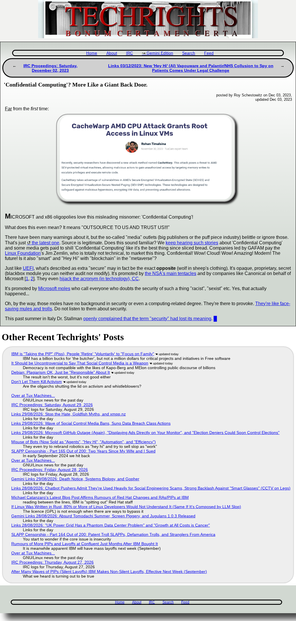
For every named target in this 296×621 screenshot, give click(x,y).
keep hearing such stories (192, 242)
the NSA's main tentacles (170, 273)
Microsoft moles (54, 288)
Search (188, 53)
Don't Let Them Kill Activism (36, 381)
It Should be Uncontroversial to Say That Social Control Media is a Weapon (79, 363)
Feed (209, 53)
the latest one (45, 242)
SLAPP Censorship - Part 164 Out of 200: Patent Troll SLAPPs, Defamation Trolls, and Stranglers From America (113, 534)
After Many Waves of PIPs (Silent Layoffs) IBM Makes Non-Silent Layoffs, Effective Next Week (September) (109, 571)
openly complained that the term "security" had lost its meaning (147, 318)
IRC (129, 53)
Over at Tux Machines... (33, 395)
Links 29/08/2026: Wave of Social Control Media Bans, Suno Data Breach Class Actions (91, 423)
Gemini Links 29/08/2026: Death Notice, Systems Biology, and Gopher (75, 479)
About (111, 53)
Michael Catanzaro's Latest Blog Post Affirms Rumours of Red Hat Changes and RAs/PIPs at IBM (100, 497)
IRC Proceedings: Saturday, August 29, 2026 (52, 404)
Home (91, 53)
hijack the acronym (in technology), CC (99, 278)
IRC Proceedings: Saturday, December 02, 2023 (50, 68)
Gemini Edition (160, 53)
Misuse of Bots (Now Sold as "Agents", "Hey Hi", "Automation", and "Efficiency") (83, 441)
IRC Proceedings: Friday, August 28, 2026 (49, 469)
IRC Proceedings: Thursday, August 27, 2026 (52, 562)
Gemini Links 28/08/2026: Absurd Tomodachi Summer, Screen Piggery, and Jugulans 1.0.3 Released (103, 516)
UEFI (28, 268)
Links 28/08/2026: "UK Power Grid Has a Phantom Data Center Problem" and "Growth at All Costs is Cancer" (110, 525)
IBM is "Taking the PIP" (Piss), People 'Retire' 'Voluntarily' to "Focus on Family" (82, 353)
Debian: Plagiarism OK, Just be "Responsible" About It (60, 372)
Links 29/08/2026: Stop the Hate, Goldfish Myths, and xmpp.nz (68, 414)
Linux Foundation (23, 253)
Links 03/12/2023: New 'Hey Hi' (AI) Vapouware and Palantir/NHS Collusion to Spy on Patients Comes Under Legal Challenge (190, 68)
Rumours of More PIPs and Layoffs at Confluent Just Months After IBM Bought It (84, 543)
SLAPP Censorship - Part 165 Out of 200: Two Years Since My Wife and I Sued (83, 451)
